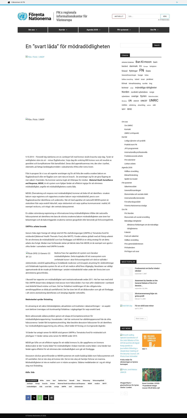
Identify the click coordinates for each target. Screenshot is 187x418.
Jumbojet (30, 383)
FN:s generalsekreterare (133, 244)
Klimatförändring (131, 175)
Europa (145, 66)
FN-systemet (127, 183)
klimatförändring (135, 83)
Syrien (143, 96)
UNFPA (64, 386)
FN (141, 70)
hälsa (146, 75)
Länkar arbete (129, 164)
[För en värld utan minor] (126, 308)
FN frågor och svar (131, 251)
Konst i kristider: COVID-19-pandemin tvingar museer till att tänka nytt (151, 385)
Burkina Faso (62, 380)
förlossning (86, 380)
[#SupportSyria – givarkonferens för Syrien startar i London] (130, 374)
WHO (129, 109)
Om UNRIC (128, 125)
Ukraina (124, 101)
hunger (140, 75)
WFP (123, 109)
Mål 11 (144, 349)
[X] (34, 397)
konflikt (145, 83)
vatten (149, 105)
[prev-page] (121, 393)
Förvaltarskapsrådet (132, 202)
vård (70, 386)
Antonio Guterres (128, 62)
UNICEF (144, 101)
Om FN (124, 209)
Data (78, 380)
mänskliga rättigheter (146, 87)
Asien (48, 380)
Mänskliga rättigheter (132, 221)
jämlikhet (149, 79)
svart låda (48, 386)
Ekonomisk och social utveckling (137, 217)
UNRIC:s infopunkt (131, 133)
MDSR (90, 383)
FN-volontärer (129, 160)
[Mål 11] (152, 340)
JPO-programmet (131, 148)
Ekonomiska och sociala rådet (136, 194)
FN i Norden (129, 213)
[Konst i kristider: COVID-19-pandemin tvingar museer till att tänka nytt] (152, 374)
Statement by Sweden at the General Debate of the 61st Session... (146, 283)
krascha (44, 383)
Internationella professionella (135, 152)
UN (130, 100)
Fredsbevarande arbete (133, 156)
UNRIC (153, 100)
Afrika (42, 380)
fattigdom (153, 66)
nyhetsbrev (126, 96)
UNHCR (136, 101)
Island (137, 79)
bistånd (125, 66)
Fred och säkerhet (131, 236)
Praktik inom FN (130, 145)
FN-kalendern (129, 248)
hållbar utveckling (127, 79)
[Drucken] (51, 397)
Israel (143, 79)
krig (150, 83)
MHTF (104, 383)
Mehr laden (140, 318)
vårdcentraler (78, 386)
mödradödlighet (32, 386)
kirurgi (37, 383)
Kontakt (127, 129)
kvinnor (52, 383)
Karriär (124, 137)
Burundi (71, 380)
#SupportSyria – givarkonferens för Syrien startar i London (129, 385)
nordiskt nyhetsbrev (139, 92)
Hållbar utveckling (131, 171)
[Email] (45, 397)
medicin (97, 383)
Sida (40, 386)
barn (54, 380)
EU (140, 66)
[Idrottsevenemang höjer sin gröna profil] (126, 296)
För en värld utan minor (144, 306)
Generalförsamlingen (129, 75)
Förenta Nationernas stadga (135, 206)
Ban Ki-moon (144, 62)
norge (151, 92)
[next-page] (125, 393)
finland (124, 71)
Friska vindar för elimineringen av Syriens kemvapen (129, 362)
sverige (56, 386)
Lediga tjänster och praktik (134, 141)
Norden (125, 92)
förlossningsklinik (98, 380)
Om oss (125, 122)
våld (154, 105)
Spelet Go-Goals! (131, 179)
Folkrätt (127, 232)
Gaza (148, 71)
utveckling (141, 105)
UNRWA (124, 105)
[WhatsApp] (39, 397)
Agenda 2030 (127, 167)
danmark (134, 66)
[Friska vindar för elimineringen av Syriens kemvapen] (130, 346)
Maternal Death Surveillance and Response (71, 383)
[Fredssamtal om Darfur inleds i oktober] (126, 271)
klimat (124, 83)
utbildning (132, 105)
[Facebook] (28, 397)
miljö (131, 88)
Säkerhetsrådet (153, 96)
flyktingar (133, 71)
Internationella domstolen (134, 198)
